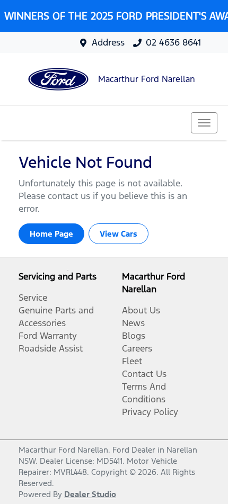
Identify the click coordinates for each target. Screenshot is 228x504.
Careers (137, 348)
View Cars (118, 234)
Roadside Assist (51, 348)
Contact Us (144, 374)
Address (108, 42)
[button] (204, 122)
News (133, 323)
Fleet (132, 361)
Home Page (51, 234)
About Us (141, 310)
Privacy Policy (150, 412)
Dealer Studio (90, 494)
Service (33, 297)
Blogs (133, 335)
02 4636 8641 (173, 42)
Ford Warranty (48, 335)
